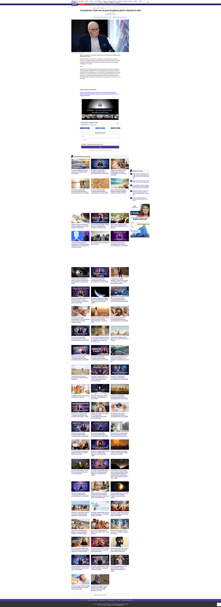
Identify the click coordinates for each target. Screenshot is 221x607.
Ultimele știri (81, 1)
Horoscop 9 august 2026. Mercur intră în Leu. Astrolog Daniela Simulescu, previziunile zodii (80, 514)
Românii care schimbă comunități (124, 1)
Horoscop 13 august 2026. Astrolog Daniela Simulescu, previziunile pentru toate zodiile (99, 434)
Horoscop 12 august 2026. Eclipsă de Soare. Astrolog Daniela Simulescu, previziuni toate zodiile (100, 453)
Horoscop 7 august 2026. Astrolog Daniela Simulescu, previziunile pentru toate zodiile (120, 514)
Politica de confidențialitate (92, 600)
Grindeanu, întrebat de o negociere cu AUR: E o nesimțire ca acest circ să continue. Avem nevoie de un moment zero (141, 192)
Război (91, 1)
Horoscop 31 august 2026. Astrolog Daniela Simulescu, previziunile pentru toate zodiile (99, 172)
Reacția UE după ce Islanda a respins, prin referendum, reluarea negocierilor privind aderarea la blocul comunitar (141, 186)
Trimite (100, 147)
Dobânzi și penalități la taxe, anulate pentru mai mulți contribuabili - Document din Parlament (118, 173)
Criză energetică (97, 1)
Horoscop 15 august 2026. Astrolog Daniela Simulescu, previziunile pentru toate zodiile (119, 415)
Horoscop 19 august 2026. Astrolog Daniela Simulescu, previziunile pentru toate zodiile (99, 358)
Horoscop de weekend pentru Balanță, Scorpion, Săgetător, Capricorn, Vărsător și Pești (119, 191)
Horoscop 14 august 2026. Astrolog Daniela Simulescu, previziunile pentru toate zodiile (80, 434)
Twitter (101, 128)
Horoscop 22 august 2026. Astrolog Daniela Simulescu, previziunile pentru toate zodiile (119, 319)
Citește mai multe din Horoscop (100, 594)
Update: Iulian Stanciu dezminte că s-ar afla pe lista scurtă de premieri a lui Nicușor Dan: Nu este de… (105, 4)
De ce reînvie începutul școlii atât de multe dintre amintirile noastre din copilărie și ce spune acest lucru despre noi (100, 339)
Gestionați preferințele (111, 600)
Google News (93, 124)
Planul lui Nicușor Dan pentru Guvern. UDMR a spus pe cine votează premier (141, 181)
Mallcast (112, 2)
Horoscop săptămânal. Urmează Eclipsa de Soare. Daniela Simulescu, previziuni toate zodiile (119, 495)
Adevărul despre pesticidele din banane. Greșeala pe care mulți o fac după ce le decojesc (80, 226)
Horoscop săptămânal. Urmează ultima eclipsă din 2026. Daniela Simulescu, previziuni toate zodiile (99, 300)
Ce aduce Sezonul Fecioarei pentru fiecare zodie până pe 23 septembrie (79, 377)
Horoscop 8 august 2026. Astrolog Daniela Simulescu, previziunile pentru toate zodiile (100, 514)
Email (116, 128)
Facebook (86, 128)
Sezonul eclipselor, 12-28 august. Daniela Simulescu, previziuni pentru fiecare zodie (80, 452)
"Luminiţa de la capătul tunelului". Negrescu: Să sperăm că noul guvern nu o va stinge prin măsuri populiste (119, 281)
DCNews (74, 3)
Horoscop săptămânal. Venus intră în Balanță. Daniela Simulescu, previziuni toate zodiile (119, 569)
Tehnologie (106, 2)
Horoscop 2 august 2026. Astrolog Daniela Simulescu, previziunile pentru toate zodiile (80, 587)
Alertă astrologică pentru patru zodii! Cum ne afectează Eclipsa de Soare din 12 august (119, 452)
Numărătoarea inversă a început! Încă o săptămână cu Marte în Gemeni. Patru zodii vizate (119, 550)
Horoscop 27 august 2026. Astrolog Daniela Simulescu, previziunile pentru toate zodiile (119, 244)
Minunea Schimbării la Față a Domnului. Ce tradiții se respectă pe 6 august (119, 532)
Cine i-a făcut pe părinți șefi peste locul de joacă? (100, 243)
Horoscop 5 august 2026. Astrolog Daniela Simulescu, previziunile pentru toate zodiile (100, 550)
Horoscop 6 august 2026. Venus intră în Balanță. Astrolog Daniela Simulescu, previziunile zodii (80, 550)
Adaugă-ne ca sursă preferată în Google (103, 17)
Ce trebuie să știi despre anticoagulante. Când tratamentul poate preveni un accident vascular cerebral (80, 320)
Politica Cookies (102, 600)
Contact (118, 600)
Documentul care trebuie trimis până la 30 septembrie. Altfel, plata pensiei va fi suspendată (119, 434)
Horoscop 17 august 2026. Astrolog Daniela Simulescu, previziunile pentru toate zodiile (119, 377)
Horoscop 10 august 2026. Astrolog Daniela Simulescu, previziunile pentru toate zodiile (80, 494)
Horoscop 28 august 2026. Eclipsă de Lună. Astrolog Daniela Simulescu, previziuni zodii (100, 226)
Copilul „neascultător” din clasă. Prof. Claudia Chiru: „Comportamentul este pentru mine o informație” (99, 416)
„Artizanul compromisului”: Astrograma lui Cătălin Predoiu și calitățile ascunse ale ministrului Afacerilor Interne (80, 245)
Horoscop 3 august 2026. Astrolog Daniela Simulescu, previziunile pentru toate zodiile (100, 568)
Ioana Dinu (112, 12)
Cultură (140, 1)
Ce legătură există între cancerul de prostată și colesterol (80, 396)
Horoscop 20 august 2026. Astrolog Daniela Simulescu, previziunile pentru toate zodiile (80, 358)
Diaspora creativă (112, 1)
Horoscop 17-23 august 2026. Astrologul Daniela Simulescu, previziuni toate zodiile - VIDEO (79, 415)
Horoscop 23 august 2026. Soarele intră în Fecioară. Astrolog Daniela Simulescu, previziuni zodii (100, 320)
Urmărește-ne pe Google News (120, 17)
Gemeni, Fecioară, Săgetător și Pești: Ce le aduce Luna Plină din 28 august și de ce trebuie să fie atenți (80, 281)
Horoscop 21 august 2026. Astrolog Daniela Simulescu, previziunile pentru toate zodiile (80, 338)
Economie (105, 1)
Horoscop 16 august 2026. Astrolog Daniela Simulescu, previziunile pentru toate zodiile (119, 397)
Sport (101, 2)
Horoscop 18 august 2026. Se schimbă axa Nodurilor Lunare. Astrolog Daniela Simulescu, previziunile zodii (99, 378)
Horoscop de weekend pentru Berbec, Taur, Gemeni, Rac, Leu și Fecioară (119, 226)
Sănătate (135, 1)
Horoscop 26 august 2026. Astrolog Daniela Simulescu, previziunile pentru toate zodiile (99, 280)
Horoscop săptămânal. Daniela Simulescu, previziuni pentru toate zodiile (79, 172)
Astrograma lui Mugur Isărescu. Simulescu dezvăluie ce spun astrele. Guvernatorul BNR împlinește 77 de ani (99, 588)
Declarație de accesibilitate (127, 600)
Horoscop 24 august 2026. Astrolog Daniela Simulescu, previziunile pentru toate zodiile (119, 299)
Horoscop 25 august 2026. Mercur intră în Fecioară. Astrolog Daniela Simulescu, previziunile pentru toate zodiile (80, 300)
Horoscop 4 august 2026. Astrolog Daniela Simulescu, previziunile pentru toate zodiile (80, 568)
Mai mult (117, 2)
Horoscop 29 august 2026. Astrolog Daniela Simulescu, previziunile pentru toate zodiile (99, 191)
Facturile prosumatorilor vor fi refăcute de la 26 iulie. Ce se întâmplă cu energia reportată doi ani (120, 359)
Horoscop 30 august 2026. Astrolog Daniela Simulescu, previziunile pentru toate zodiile (80, 191)
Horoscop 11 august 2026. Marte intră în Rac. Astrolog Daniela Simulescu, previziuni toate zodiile (99, 473)
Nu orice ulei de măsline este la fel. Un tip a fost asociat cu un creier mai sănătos (79, 472)
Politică (86, 1)
